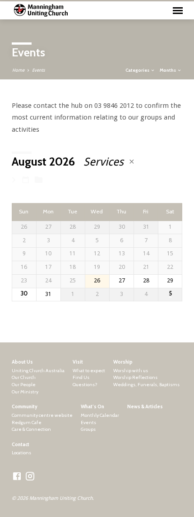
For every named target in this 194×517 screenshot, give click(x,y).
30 (24, 294)
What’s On (92, 407)
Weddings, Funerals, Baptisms (146, 385)
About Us (22, 362)
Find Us (81, 377)
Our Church (24, 377)
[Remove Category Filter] (131, 161)
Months (168, 70)
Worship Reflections (135, 377)
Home (18, 70)
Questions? (85, 385)
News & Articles (145, 407)
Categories (137, 70)
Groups (88, 429)
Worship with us (130, 371)
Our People (24, 385)
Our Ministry (25, 392)
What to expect (89, 371)
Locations (21, 453)
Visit (78, 362)
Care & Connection (31, 429)
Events (38, 70)
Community (24, 407)
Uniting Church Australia (38, 371)
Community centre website (42, 415)
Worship (123, 362)
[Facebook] (17, 477)
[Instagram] (30, 477)
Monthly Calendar (100, 415)
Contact (20, 445)
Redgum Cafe (27, 422)
